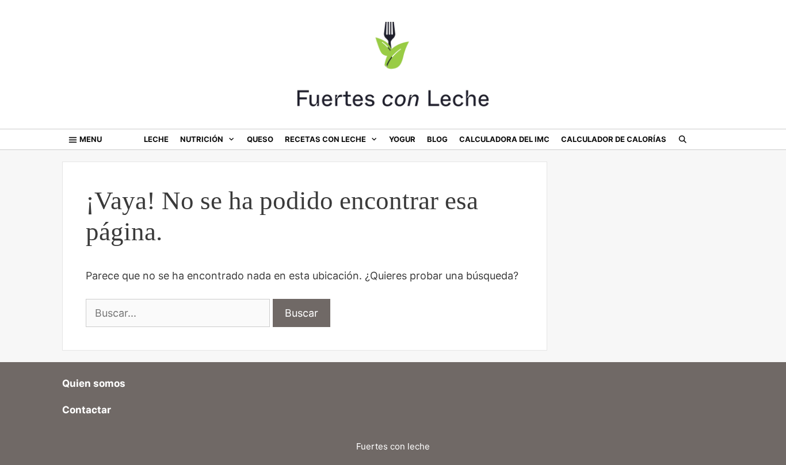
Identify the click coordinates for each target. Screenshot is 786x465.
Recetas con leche (325, 139)
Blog (437, 139)
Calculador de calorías (613, 139)
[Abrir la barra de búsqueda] (682, 139)
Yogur (402, 139)
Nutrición (201, 139)
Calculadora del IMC (504, 139)
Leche (156, 139)
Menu (90, 139)
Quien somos (93, 383)
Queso (260, 139)
